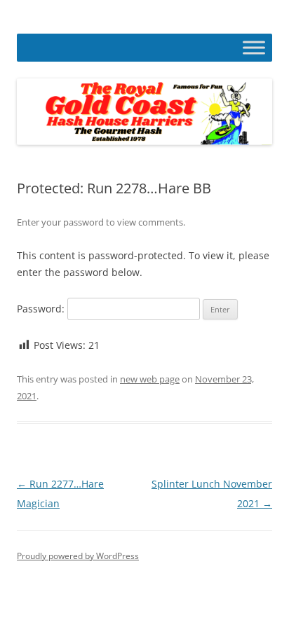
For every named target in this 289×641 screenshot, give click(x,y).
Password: (42, 308)
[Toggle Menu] (254, 47)
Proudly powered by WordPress (78, 556)
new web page (150, 379)
